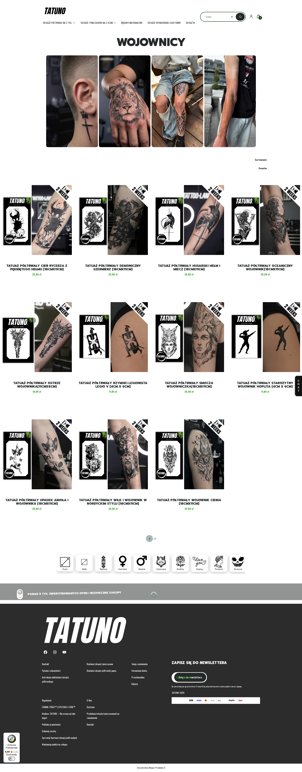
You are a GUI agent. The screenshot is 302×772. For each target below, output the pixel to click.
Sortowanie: (261, 159)
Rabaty (134, 684)
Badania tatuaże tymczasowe (100, 664)
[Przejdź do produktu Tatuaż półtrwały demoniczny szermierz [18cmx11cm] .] (113, 220)
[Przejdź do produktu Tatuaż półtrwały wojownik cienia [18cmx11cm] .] (189, 454)
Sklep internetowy (150, 767)
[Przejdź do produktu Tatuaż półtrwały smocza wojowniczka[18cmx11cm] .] (189, 337)
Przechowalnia (137, 677)
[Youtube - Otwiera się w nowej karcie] (64, 652)
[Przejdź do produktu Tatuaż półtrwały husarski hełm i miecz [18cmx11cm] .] (189, 220)
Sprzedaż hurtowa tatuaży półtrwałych (59, 737)
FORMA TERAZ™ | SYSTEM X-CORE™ (58, 707)
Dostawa (91, 707)
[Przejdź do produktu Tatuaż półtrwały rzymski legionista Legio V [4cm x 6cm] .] (113, 337)
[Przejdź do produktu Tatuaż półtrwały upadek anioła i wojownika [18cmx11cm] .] (37, 454)
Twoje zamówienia (139, 664)
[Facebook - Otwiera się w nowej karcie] (45, 652)
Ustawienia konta (139, 670)
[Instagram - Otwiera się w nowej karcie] (54, 652)
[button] (240, 17)
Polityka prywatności (51, 724)
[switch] (11, 759)
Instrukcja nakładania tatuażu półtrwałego (55, 679)
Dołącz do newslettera (190, 677)
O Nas (89, 700)
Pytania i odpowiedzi (51, 670)
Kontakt (45, 664)
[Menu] (18, 735)
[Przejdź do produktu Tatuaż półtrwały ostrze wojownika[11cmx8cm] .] (37, 337)
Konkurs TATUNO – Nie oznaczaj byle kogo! (58, 716)
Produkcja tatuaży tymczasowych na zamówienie (103, 716)
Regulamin (46, 700)
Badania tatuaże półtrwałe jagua (101, 670)
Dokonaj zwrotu (49, 731)
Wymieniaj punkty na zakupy (54, 744)
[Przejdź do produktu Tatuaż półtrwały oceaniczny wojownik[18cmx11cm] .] (265, 220)
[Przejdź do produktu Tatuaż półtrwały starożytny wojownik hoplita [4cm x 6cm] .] (265, 337)
